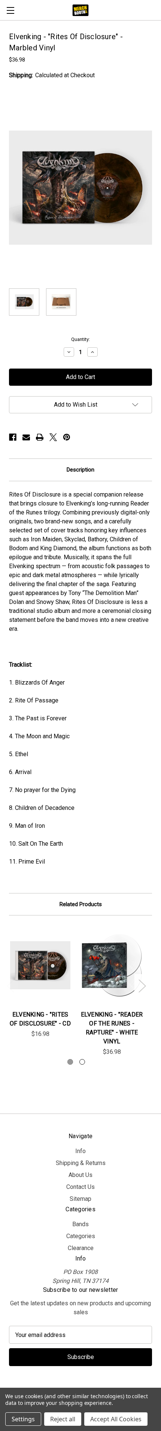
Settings (23, 1419)
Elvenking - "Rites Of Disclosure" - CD (40, 1019)
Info (80, 1151)
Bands (80, 1224)
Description (80, 469)
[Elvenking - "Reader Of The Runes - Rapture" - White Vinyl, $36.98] (112, 965)
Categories (80, 1236)
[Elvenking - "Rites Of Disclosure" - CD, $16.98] (40, 965)
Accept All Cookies (116, 1419)
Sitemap (80, 1198)
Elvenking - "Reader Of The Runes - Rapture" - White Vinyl (112, 1028)
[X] (53, 437)
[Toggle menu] (10, 10)
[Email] (26, 437)
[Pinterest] (66, 437)
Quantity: (80, 339)
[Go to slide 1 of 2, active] (70, 1062)
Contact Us (80, 1186)
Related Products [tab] (81, 904)
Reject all (62, 1419)
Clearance (81, 1248)
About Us (80, 1174)
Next (141, 985)
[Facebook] (12, 437)
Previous (10, 985)
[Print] (39, 437)
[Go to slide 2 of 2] (82, 1062)
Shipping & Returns (81, 1163)
